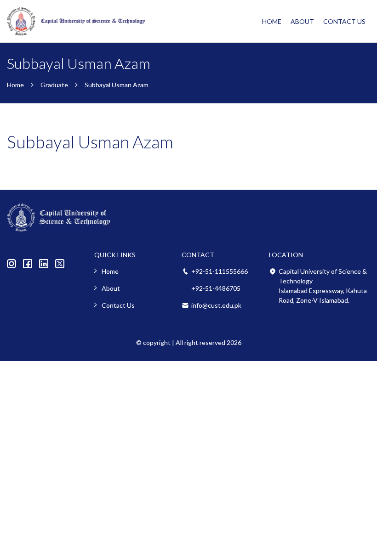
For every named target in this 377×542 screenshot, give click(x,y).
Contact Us (344, 21)
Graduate (54, 85)
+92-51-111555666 (219, 271)
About (302, 21)
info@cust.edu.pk (216, 305)
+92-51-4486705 (215, 288)
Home (271, 21)
